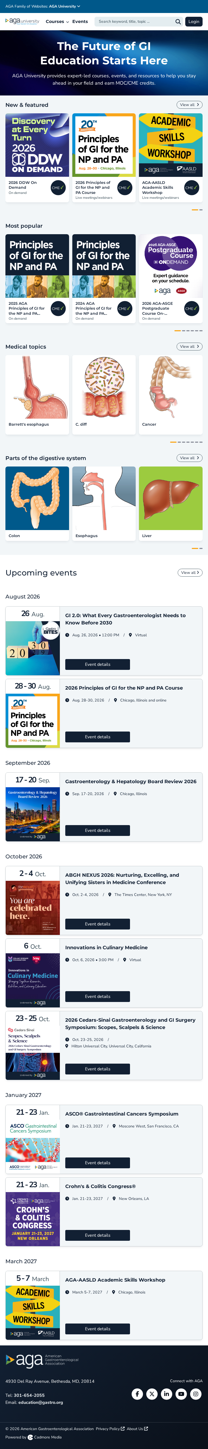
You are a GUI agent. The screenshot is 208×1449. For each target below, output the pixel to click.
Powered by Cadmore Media (33, 1437)
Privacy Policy (108, 1428)
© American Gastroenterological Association (49, 1428)
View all (188, 104)
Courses (56, 21)
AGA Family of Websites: (40, 6)
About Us (135, 1428)
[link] (37, 145)
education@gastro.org (40, 1402)
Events (80, 21)
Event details (97, 664)
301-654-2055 (29, 1395)
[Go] (178, 22)
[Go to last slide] (8, 145)
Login (193, 22)
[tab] (195, 209)
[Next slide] (199, 145)
